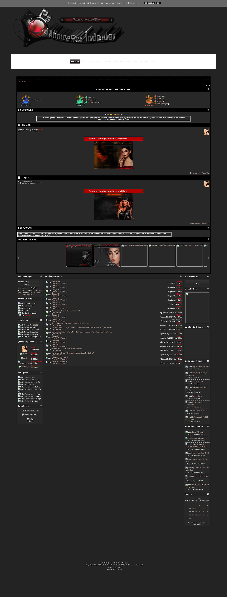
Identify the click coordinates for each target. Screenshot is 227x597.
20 (199, 512)
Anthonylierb (29, 387)
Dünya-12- (56, 307)
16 (186, 512)
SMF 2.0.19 (104, 563)
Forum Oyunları (197, 381)
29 (207, 515)
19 (196, 512)
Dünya (35, 100)
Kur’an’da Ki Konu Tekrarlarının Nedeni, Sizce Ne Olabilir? (73, 353)
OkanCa (34, 353)
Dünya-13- (56, 302)
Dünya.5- (55, 336)
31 (190, 518)
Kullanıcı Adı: (22, 282)
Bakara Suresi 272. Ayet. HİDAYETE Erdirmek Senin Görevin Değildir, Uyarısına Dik (82, 328)
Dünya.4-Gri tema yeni (60, 357)
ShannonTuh (29, 380)
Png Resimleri (197, 396)
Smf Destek (139, 565)
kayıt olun (29, 292)
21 (204, 512)
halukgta (91, 100)
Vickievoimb (29, 382)
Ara (98, 61)
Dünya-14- (56, 298)
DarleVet (28, 401)
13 (199, 508)
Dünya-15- (56, 294)
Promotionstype (93, 102)
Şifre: (25, 285)
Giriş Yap (144, 61)
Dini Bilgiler (57, 313)
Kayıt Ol (153, 61)
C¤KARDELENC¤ (37, 361)
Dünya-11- (56, 315)
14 (204, 508)
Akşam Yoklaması (197, 432)
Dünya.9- (55, 345)
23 (186, 515)
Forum (84, 61)
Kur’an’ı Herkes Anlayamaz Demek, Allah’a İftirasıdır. (70, 323)
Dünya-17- (26, 178)
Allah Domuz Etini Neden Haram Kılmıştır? (67, 349)
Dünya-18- (26, 125)
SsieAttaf (28, 385)
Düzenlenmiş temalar (59, 361)
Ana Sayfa (75, 61)
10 (190, 508)
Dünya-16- (56, 290)
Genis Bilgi (149, 3)
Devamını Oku (195, 173)
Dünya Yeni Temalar (60, 283)
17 (190, 512)
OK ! (158, 3)
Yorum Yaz (205, 173)
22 (207, 512)
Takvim (135, 61)
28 (204, 515)
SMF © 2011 (113, 563)
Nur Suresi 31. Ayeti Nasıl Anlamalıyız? (66, 311)
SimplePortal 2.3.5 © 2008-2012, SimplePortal (100, 565)
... (18, 171)
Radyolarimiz (119, 61)
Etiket (129, 61)
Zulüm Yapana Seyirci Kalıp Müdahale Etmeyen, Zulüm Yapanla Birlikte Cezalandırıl (82, 332)
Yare (26, 377)
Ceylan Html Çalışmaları (201, 367)
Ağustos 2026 (197, 499)
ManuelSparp (30, 396)
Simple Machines (123, 563)
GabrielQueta (29, 399)
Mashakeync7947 (31, 389)
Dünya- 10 (56, 319)
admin (159, 99)
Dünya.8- (55, 340)
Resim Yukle (106, 61)
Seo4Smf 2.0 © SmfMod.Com (125, 565)
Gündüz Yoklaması (198, 438)
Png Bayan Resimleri (199, 411)
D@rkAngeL (35, 366)
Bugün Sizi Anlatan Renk (200, 453)
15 (207, 508)
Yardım (91, 61)
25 (193, 515)
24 (190, 515)
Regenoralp (29, 394)
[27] (199, 515)
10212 (35, 325)
